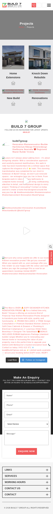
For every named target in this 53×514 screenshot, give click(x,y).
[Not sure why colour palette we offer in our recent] (26, 281)
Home (21, 27)
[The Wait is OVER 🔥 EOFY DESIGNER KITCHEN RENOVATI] (26, 331)
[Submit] (26, 451)
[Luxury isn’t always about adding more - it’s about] (26, 181)
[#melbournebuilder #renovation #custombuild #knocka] (26, 231)
